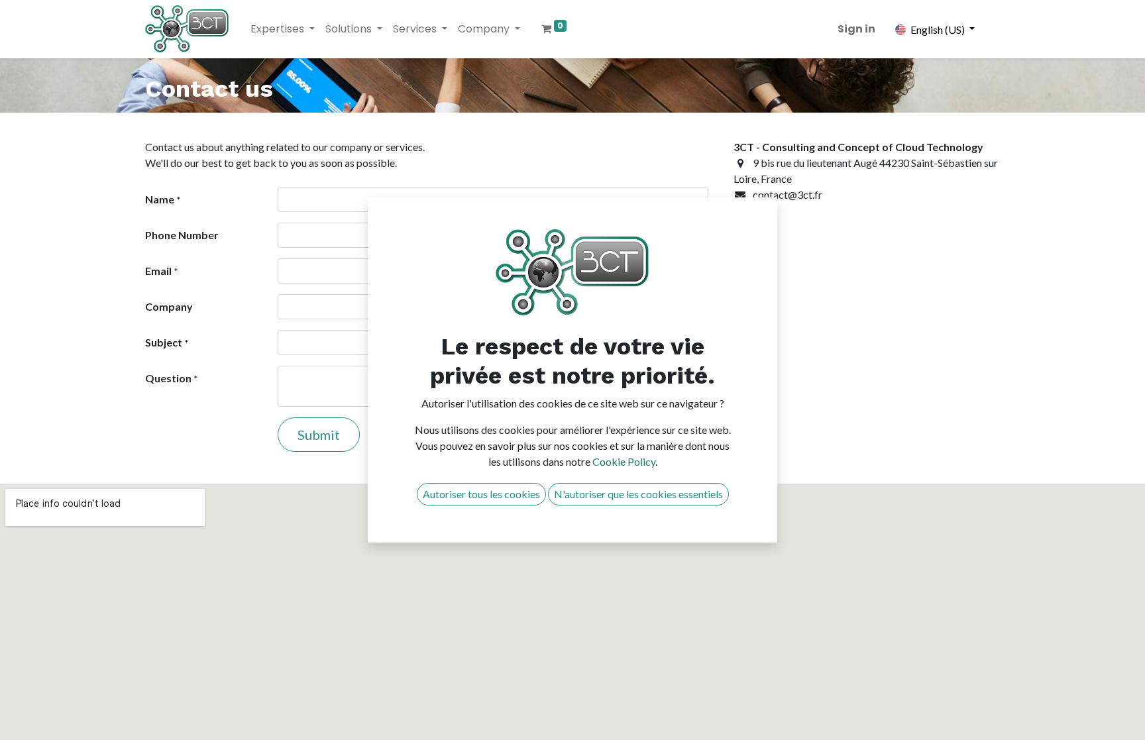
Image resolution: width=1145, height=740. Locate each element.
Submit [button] (319, 435)
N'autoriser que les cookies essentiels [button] (638, 494)
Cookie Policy (623, 461)
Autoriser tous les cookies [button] (481, 494)
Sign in (856, 28)
